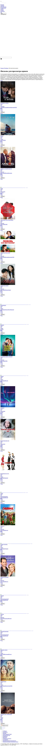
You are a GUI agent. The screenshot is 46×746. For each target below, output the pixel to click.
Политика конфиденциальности (9, 740)
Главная (2, 68)
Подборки (6, 68)
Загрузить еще (5, 725)
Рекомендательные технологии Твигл (10, 741)
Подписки (4, 14)
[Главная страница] (3, 3)
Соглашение (5, 739)
